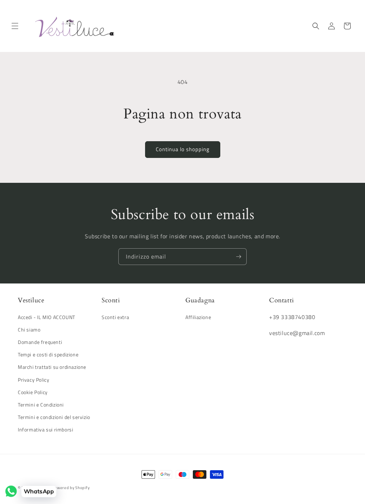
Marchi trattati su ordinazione (52, 367)
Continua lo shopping (183, 149)
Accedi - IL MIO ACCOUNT (46, 317)
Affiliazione (198, 317)
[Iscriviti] (238, 256)
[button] (15, 26)
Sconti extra (115, 317)
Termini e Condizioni (41, 404)
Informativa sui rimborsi (45, 429)
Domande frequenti (40, 342)
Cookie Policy (33, 392)
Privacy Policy (33, 379)
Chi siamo (29, 329)
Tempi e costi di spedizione (48, 354)
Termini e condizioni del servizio (54, 417)
